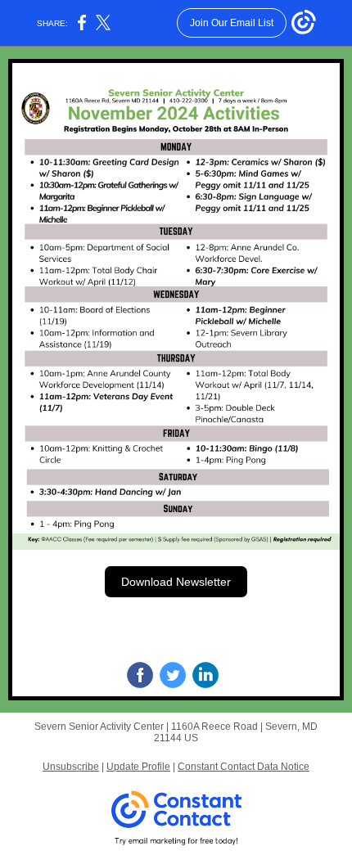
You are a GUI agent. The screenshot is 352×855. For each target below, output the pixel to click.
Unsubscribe (71, 766)
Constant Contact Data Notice (243, 766)
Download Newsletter (176, 581)
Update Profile (138, 766)
